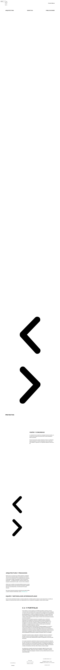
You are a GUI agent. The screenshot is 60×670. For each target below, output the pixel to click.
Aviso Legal (30, 660)
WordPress (15, 668)
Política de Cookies (30, 663)
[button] (30, 335)
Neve (6, 668)
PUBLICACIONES (50, 10)
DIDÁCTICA (30, 10)
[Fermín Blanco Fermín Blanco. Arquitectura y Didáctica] (6, 3)
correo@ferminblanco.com (47, 658)
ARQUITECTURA (9, 10)
